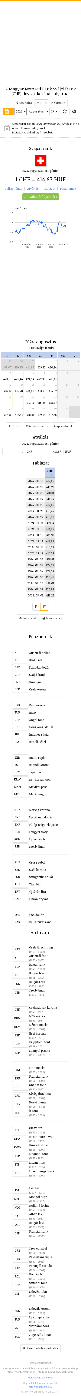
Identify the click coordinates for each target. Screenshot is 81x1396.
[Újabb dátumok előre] (44, 607)
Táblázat (49, 188)
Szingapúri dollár (41, 877)
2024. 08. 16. (36, 529)
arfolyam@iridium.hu (40, 1386)
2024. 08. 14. (36, 541)
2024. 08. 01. (36, 595)
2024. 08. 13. (36, 547)
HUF (68, 451)
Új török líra (37, 892)
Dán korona (37, 705)
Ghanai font (37, 1085)
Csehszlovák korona (43, 1007)
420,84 (52, 367)
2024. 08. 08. (36, 565)
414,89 (30, 367)
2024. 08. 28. (36, 493)
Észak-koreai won (41, 1137)
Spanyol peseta (39, 1051)
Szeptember (61, 426)
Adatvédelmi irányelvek (40, 1377)
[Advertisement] (40, 41)
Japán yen (36, 772)
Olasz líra (35, 1128)
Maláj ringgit (38, 794)
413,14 (30, 403)
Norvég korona (39, 810)
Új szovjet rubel (39, 1317)
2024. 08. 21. (36, 523)
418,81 (30, 415)
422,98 (41, 379)
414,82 (30, 391)
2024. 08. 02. (36, 589)
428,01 (7, 379)
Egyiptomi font (39, 1042)
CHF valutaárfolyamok (40, 197)
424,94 (30, 379)
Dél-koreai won (40, 779)
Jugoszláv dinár (40, 1335)
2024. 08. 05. (35, 583)
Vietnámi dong (39, 1326)
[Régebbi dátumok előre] (36, 607)
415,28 (19, 391)
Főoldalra (25, 103)
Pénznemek (68, 188)
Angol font (36, 720)
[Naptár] (8, 111)
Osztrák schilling (41, 947)
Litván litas (37, 1162)
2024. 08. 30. (36, 481)
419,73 (41, 415)
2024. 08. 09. (36, 559)
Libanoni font (38, 1154)
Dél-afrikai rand (40, 922)
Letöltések (29, 618)
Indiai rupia (37, 758)
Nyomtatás (53, 618)
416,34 (19, 415)
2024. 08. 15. (36, 535)
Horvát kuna (38, 1102)
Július (15, 426)
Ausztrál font (38, 956)
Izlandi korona (39, 765)
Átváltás (33, 188)
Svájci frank (37, 675)
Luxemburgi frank (41, 1171)
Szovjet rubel (38, 1248)
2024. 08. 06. (36, 577)
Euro (32, 712)
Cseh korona (38, 689)
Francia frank (38, 1076)
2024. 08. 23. (36, 511)
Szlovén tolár (38, 1292)
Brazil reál (36, 660)
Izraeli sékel (37, 742)
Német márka (38, 1025)
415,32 (7, 391)
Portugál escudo (40, 1266)
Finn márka (37, 1068)
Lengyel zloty (38, 832)
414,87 (53, 391)
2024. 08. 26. (36, 505)
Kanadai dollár (39, 667)
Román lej (36, 1274)
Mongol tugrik (39, 1197)
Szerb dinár (37, 846)
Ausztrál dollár (39, 653)
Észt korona (37, 1033)
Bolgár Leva (37, 982)
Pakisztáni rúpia (40, 1257)
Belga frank (37, 964)
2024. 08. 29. (36, 487)
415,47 (53, 403)
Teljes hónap (13, 188)
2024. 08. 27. (36, 499)
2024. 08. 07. (36, 571)
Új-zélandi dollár (41, 817)
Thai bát (35, 884)
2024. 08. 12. (36, 553)
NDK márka (37, 1016)
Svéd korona (37, 870)
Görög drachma (40, 1094)
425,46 (18, 379)
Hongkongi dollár (41, 727)
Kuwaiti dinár (39, 1145)
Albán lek (35, 1214)
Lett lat (34, 1188)
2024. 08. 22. (36, 517)
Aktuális (59, 103)
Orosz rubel (37, 862)
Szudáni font (38, 1283)
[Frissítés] (65, 111)
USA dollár (36, 915)
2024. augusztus (36, 426)
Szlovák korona (39, 1309)
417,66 (7, 415)
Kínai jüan (36, 682)
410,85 (19, 367)
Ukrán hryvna (39, 899)
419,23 (41, 367)
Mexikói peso (38, 787)
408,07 (7, 367)
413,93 (41, 391)
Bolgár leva (37, 973)
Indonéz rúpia (39, 734)
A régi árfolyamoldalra (42, 1348)
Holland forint (39, 1205)
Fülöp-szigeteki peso (43, 825)
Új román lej (37, 839)
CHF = (30, 451)
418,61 (53, 379)
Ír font (33, 1111)
